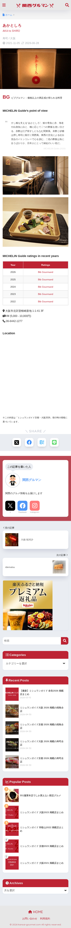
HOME (37, 912)
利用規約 (45, 918)
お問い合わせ (29, 918)
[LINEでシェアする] (54, 442)
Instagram (34, 512)
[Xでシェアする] (16, 442)
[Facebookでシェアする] (29, 442)
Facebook (22, 512)
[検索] (64, 641)
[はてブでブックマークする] (41, 442)
